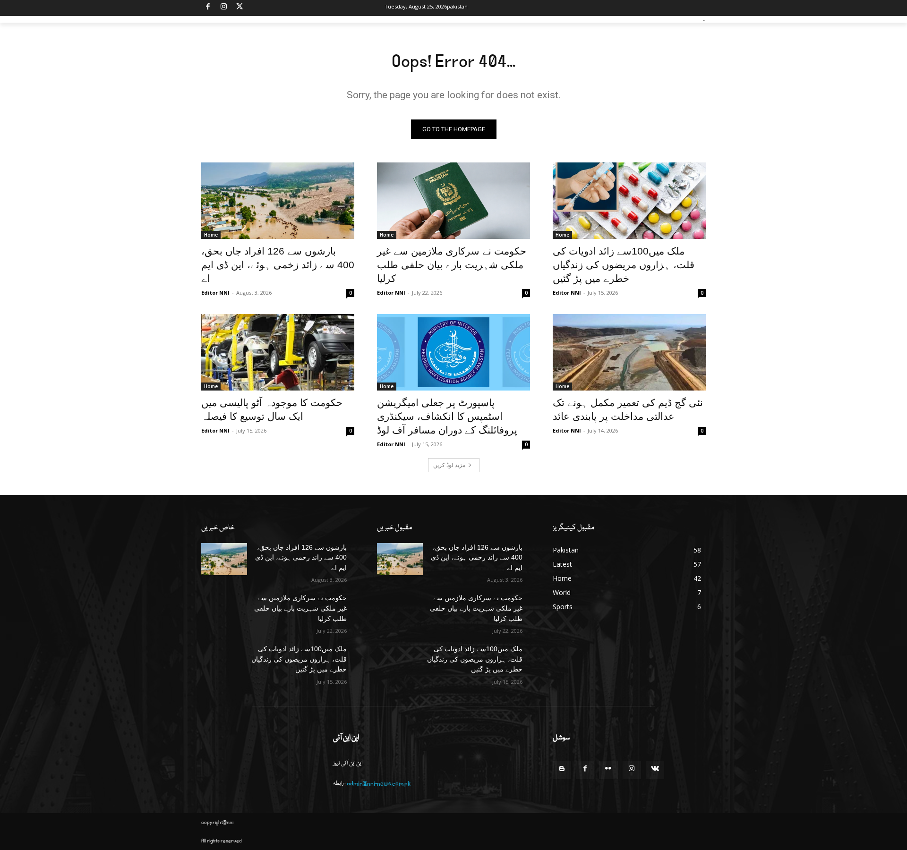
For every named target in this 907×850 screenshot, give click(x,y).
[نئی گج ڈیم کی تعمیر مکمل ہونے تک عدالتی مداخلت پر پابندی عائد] (629, 352)
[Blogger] (562, 770)
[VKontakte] (655, 770)
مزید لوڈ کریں (449, 465)
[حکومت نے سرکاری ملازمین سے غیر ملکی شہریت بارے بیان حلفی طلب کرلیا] (453, 200)
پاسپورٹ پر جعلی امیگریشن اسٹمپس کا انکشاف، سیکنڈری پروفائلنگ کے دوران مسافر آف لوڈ (447, 416)
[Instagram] (224, 8)
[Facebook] (208, 8)
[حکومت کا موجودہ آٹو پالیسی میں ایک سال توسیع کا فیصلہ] (277, 352)
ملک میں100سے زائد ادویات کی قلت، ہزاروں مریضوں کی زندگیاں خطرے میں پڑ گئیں (623, 265)
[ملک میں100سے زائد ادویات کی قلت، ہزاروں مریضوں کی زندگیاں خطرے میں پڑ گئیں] (629, 200)
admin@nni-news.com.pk (379, 783)
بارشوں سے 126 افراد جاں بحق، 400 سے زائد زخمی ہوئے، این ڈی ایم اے (277, 265)
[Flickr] (608, 770)
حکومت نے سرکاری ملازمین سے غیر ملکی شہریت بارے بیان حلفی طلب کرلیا (451, 265)
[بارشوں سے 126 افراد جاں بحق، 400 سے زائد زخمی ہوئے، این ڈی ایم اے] (277, 200)
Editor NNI (215, 292)
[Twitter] (240, 8)
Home (211, 234)
